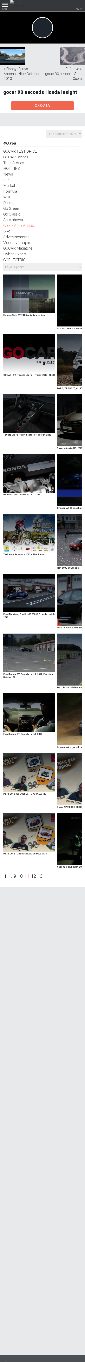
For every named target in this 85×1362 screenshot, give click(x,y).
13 (40, 876)
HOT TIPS (11, 168)
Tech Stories (13, 163)
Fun (6, 180)
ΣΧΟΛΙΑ (42, 105)
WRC (7, 197)
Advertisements (16, 237)
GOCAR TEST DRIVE (20, 151)
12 (33, 876)
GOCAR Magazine (17, 248)
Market (9, 185)
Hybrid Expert (14, 254)
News (8, 174)
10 (20, 876)
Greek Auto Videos (18, 225)
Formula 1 (11, 191)
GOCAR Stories (15, 157)
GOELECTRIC (14, 260)
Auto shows (13, 220)
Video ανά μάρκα (17, 242)
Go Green (11, 208)
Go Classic (11, 214)
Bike (6, 231)
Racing (8, 202)
